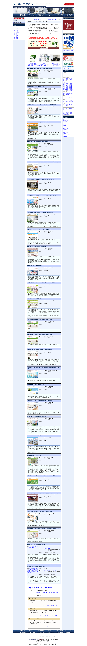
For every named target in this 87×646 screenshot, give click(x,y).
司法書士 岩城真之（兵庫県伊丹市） (34, 455)
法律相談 (64, 133)
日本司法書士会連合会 (18, 26)
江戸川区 (71, 89)
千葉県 (67, 78)
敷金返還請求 (65, 136)
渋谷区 (64, 86)
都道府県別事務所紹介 (52, 19)
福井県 (67, 94)
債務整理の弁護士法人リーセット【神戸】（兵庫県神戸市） (39, 229)
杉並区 (64, 84)
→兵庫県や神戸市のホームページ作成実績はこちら (47, 592)
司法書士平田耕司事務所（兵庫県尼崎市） (35, 384)
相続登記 (64, 123)
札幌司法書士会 (17, 35)
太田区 (64, 87)
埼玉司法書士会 (17, 31)
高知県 (64, 109)
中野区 (70, 87)
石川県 (64, 94)
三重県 (64, 98)
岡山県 (70, 104)
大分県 (67, 113)
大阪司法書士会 (17, 28)
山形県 (70, 74)
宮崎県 (70, 113)
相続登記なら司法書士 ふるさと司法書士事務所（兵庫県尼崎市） (40, 400)
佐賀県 (67, 112)
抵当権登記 (65, 129)
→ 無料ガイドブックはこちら (68, 68)
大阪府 (64, 100)
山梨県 (70, 79)
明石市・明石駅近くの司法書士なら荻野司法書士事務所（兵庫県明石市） (42, 282)
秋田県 (67, 74)
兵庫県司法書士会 (17, 33)
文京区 (70, 84)
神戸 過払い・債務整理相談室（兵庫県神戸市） (37, 246)
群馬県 (67, 79)
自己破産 (64, 124)
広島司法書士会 (17, 37)
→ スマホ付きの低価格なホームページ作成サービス (68, 31)
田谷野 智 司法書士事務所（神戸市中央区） (36, 544)
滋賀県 (64, 101)
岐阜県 (67, 97)
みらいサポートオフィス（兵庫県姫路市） (35, 435)
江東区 (67, 84)
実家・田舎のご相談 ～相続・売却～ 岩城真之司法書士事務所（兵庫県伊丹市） (43, 493)
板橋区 (67, 83)
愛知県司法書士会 (17, 34)
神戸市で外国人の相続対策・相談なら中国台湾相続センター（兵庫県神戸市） (42, 162)
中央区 (67, 85)
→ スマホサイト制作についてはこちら (48, 615)
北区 (68, 90)
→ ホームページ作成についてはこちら (48, 605)
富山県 (70, 93)
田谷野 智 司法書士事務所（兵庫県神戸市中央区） (38, 141)
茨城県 (70, 78)
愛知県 (64, 97)
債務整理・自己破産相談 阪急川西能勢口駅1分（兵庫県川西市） (40, 349)
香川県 (67, 108)
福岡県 (64, 112)
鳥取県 (64, 104)
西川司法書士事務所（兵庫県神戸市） (34, 265)
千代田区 (64, 90)
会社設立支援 (65, 120)
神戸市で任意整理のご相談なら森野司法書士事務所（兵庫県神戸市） (41, 179)
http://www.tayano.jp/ (47, 548)
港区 (64, 89)
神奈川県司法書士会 (17, 32)
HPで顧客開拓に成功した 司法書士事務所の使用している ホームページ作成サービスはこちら (44, 64)
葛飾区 (70, 83)
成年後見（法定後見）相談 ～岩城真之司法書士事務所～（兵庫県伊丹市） (42, 475)
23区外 (70, 90)
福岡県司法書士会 (17, 36)
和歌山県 (71, 101)
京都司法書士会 (17, 29)
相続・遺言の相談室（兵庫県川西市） (34, 298)
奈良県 (67, 101)
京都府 (70, 100)
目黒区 (70, 88)
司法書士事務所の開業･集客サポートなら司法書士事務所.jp (44, 636)
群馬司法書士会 (17, 38)
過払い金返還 (65, 128)
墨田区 (70, 86)
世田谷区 (67, 89)
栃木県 (64, 79)
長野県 (67, 93)
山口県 (67, 105)
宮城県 (64, 74)
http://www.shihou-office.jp (51, 643)
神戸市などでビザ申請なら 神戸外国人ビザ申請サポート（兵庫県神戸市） (42, 195)
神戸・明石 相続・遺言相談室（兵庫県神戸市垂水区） (38, 122)
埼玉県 (64, 78)
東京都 (64, 82)
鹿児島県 (64, 114)
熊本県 (64, 113)
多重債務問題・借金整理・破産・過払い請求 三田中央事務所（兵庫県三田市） (43, 528)
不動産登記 (65, 121)
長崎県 (70, 112)
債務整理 (64, 119)
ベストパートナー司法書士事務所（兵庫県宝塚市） (37, 416)
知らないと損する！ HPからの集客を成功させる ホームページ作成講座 (55, 64)
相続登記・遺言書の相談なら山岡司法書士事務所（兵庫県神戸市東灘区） (42, 104)
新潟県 (64, 93)
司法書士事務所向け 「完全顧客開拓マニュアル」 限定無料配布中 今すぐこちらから (32, 64)
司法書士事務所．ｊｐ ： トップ (40, 19)
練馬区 (64, 88)
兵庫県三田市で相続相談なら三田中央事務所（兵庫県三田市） (39, 511)
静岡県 (70, 97)
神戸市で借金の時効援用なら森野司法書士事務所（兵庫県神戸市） (40, 212)
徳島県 (64, 108)
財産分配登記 (65, 132)
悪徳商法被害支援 (66, 134)
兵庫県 (67, 100)
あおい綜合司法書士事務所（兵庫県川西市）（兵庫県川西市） (39, 319)
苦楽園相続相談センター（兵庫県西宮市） (35, 86)
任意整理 (64, 125)
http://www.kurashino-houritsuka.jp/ (50, 570)
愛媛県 (70, 108)
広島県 (64, 105)
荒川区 (70, 85)
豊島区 (67, 87)
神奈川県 (64, 80)
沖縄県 (68, 114)
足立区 (64, 83)
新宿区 (67, 86)
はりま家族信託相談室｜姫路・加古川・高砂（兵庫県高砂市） (39, 68)
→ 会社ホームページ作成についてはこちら (47, 626)
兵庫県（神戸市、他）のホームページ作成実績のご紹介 (40, 587)
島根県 (67, 104)
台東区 (67, 88)
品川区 (64, 85)
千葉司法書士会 (17, 30)
